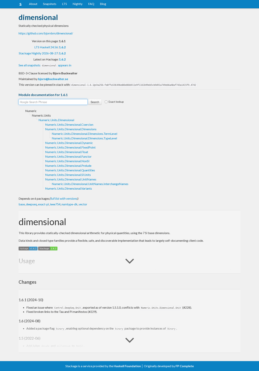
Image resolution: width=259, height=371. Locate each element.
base (22, 204)
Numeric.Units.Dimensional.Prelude (68, 165)
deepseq (31, 204)
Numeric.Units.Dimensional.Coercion (69, 124)
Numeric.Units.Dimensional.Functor (68, 156)
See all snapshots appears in (45, 65)
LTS (64, 4)
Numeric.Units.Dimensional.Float (66, 152)
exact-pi (43, 204)
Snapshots (49, 4)
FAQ (91, 4)
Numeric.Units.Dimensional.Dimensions (71, 129)
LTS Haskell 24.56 (46, 47)
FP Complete (185, 366)
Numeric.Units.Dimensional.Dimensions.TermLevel (84, 133)
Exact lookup (116, 101)
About (33, 4)
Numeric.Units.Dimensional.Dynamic (69, 143)
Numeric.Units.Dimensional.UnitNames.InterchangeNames (90, 184)
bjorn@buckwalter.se (53, 79)
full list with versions (63, 198)
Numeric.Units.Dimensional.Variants (68, 188)
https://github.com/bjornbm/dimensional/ (46, 33)
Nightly (77, 4)
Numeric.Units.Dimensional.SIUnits (68, 174)
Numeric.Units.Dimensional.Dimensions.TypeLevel (84, 138)
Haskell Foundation (127, 366)
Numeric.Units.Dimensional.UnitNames (70, 179)
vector (83, 204)
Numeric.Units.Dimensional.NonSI (67, 161)
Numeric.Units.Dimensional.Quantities (70, 170)
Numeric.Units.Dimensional (56, 120)
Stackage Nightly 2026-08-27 (38, 53)
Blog (103, 4)
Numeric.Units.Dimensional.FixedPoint (70, 147)
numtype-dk (70, 204)
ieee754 (55, 204)
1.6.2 (62, 47)
